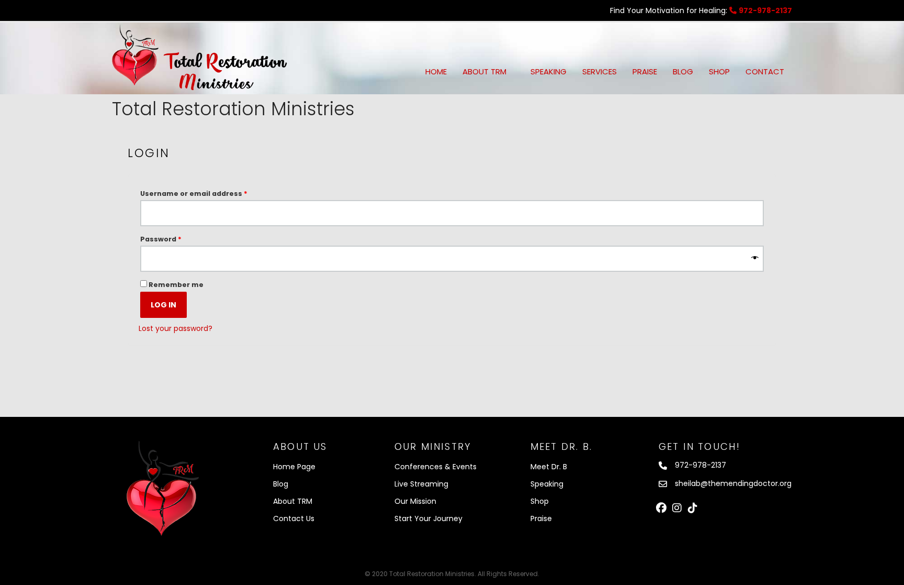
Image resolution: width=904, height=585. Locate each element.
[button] (661, 508)
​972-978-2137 (700, 465)
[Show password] (755, 259)
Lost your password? (175, 328)
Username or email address (210, 193)
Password (177, 239)
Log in (163, 305)
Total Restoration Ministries (233, 109)
